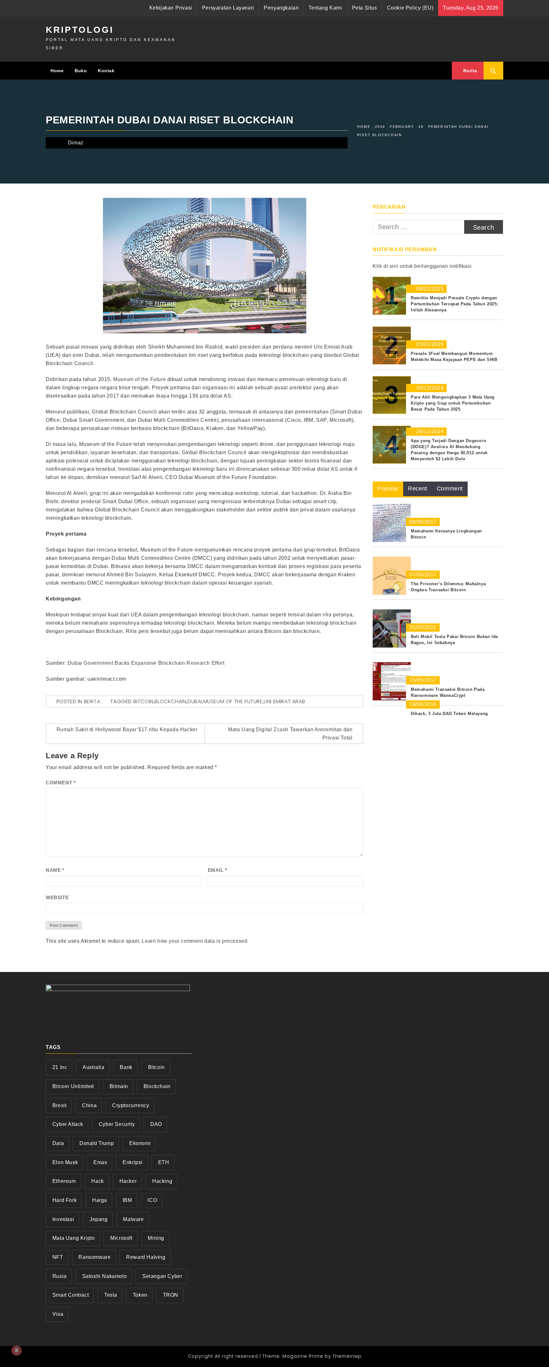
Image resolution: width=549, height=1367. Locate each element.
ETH (163, 1162)
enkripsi (133, 1162)
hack (97, 1181)
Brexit (59, 1105)
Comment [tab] (450, 488)
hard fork (64, 1200)
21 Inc (59, 1067)
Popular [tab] (387, 488)
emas (100, 1162)
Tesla (110, 1295)
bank (126, 1067)
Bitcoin (143, 701)
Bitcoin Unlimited (73, 1086)
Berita (469, 70)
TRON (170, 1295)
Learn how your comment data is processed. (195, 941)
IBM (127, 1200)
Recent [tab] (417, 488)
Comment (61, 782)
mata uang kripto (73, 1238)
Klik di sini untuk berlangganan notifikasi (422, 266)
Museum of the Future (139, 379)
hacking (162, 1181)
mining (156, 1238)
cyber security (117, 1124)
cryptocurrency (130, 1105)
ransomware (94, 1257)
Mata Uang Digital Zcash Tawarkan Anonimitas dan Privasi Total (290, 733)
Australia (93, 1067)
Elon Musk (65, 1162)
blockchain (170, 701)
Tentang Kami (325, 7)
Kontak (106, 70)
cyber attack (67, 1124)
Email (217, 870)
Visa (57, 1314)
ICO (152, 1200)
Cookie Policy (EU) (410, 7)
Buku (81, 70)
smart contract (70, 1295)
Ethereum (64, 1181)
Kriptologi (80, 30)
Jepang (99, 1219)
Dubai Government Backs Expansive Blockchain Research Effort (146, 663)
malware (133, 1219)
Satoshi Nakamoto (104, 1276)
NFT (57, 1257)
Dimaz (76, 142)
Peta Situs (364, 7)
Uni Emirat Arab (284, 701)
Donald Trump (96, 1143)
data (58, 1143)
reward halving (145, 1257)
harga (99, 1200)
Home (57, 70)
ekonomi (140, 1143)
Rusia (59, 1276)
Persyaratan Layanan (228, 7)
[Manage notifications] (16, 1350)
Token (140, 1295)
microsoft (121, 1238)
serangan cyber (162, 1276)
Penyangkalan (281, 7)
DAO (156, 1124)
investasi (63, 1219)
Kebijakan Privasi (170, 7)
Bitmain (119, 1086)
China (89, 1105)
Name (55, 870)
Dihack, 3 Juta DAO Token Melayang (449, 713)
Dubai (194, 701)
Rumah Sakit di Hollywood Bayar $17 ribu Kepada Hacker (127, 729)
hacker (128, 1181)
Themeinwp (347, 1356)
